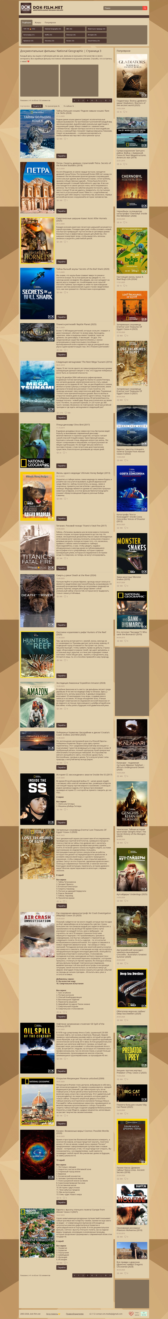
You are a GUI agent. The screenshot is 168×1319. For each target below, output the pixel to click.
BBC (69, 29)
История (92, 35)
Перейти (61, 156)
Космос (70, 41)
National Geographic (53, 29)
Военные (71, 35)
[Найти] (145, 8)
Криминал (28, 41)
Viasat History (94, 41)
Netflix (48, 35)
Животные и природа (96, 29)
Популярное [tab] (50, 22)
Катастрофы (29, 35)
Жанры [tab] (38, 22)
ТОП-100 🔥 (29, 29)
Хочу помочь (52, 1314)
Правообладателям (75, 1314)
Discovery (49, 41)
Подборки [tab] (26, 22)
